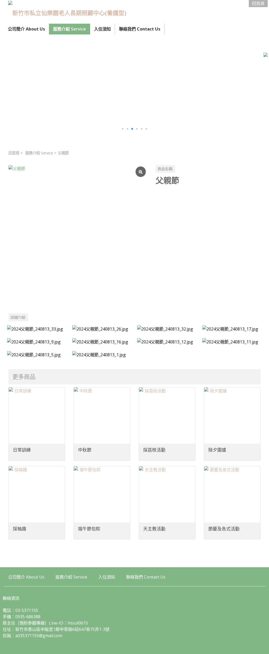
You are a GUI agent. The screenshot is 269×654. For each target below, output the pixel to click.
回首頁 (13, 152)
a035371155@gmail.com (38, 635)
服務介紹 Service (39, 152)
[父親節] (77, 234)
